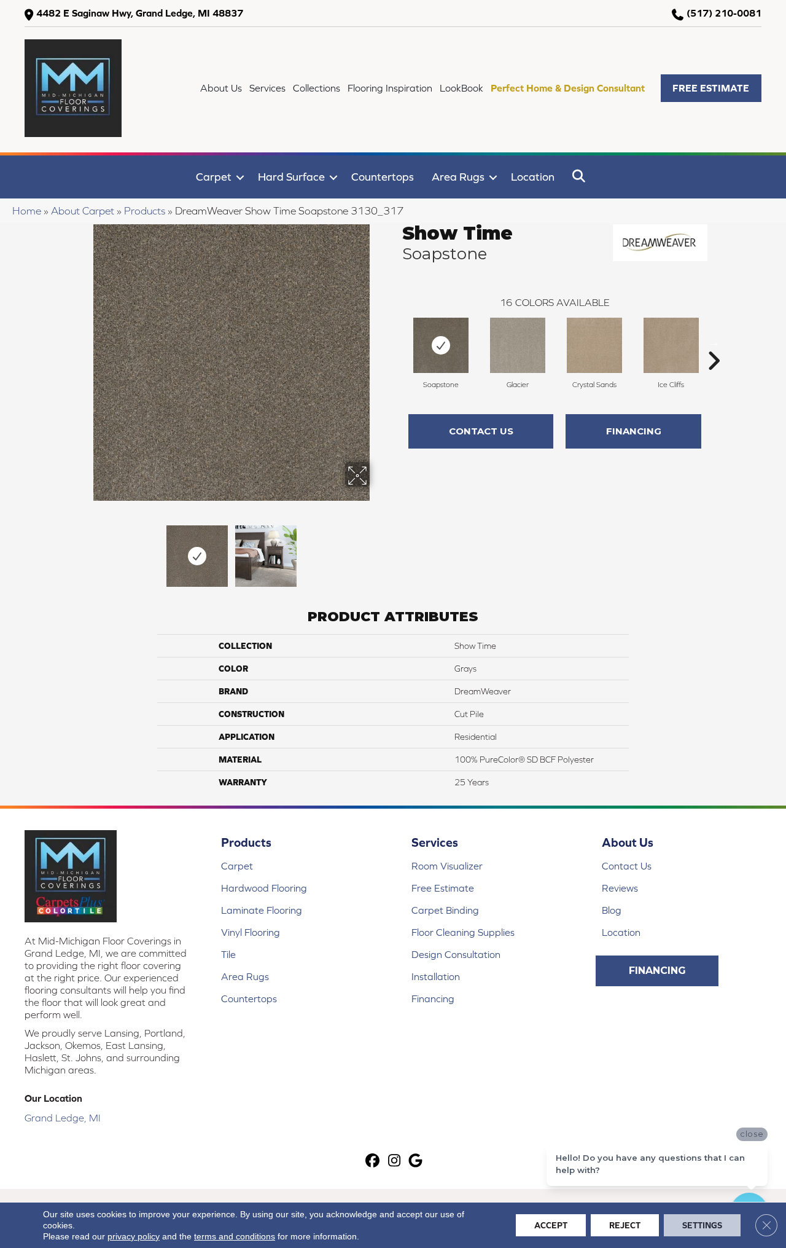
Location (532, 176)
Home (26, 211)
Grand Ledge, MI (63, 1117)
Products (144, 211)
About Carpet (82, 211)
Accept (550, 1225)
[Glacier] (517, 345)
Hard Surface (291, 176)
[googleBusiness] (416, 1162)
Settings (702, 1225)
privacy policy (133, 1236)
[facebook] (373, 1162)
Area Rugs (458, 176)
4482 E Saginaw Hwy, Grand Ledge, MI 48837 (139, 12)
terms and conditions (234, 1236)
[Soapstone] (441, 345)
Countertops (382, 176)
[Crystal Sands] (594, 345)
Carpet (214, 176)
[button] (711, 88)
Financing (633, 431)
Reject (624, 1225)
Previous (85, 550)
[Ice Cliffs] (671, 345)
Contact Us (481, 431)
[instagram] (394, 1162)
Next (378, 550)
